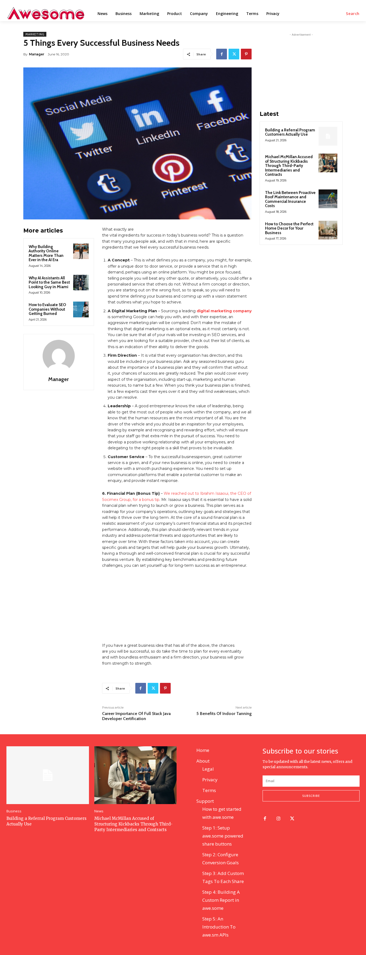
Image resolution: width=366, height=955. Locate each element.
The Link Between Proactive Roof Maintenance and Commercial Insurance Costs (290, 199)
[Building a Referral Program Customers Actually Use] (328, 136)
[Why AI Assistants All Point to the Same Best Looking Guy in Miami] (81, 282)
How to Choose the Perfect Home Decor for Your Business (289, 228)
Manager (36, 54)
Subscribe (311, 796)
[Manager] (59, 356)
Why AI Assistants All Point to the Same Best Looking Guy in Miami (49, 282)
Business (13, 811)
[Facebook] (221, 54)
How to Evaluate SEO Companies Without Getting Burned (47, 309)
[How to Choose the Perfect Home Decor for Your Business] (328, 230)
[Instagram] (278, 818)
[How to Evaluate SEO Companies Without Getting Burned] (81, 309)
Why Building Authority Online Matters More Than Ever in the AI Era (46, 253)
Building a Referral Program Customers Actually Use (290, 132)
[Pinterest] (246, 54)
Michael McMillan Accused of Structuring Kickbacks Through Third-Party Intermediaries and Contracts (289, 165)
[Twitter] (234, 54)
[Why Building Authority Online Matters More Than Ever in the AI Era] (81, 251)
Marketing (34, 34)
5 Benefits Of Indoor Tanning (224, 713)
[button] (353, 13)
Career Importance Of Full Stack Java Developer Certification (136, 716)
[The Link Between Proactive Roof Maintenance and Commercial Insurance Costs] (328, 198)
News (98, 811)
